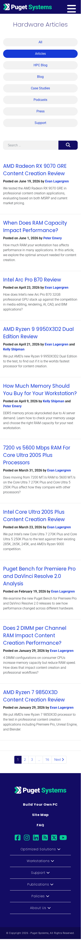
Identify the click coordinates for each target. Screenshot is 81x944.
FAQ (40, 825)
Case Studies (40, 88)
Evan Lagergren (57, 181)
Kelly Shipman (13, 349)
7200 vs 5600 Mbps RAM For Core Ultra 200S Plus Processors (36, 455)
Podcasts (40, 100)
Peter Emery (52, 238)
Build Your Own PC (40, 804)
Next (58, 760)
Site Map (40, 814)
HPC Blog (40, 65)
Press (40, 111)
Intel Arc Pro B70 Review (32, 279)
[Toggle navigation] (78, 7)
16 (47, 760)
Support (40, 123)
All (40, 42)
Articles (40, 54)
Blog (40, 77)
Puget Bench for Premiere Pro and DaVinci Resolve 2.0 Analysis (39, 576)
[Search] (68, 145)
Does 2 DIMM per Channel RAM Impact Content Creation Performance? (34, 635)
